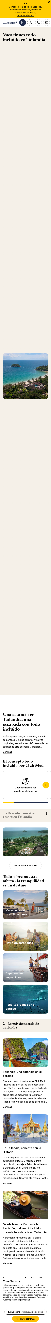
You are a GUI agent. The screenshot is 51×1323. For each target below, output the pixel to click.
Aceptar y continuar (25, 1319)
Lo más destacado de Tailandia (21, 1025)
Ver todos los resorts (25, 865)
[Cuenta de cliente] (30, 22)
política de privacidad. (20, 1299)
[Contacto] (38, 22)
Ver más (7, 751)
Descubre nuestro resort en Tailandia (19, 815)
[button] (25, 904)
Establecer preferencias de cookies (25, 1312)
